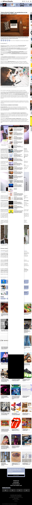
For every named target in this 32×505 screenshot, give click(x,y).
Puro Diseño (4, 43)
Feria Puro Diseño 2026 (17, 2)
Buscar (30, 1)
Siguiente (31, 5)
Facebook (25, 1)
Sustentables (17, 1)
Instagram (23, 1)
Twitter (27, 1)
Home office (3, 298)
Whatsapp (2, 40)
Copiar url (10, 40)
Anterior (1, 5)
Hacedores (3, 39)
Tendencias (16, 480)
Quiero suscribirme (16, 475)
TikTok (28, 1)
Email (8, 40)
